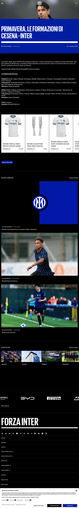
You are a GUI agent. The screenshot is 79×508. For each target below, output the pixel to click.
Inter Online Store (6, 451)
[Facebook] (35, 433)
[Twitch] (21, 433)
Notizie (3, 438)
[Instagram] (24, 433)
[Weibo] (6, 433)
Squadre (3, 442)
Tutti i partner (5, 405)
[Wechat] (39, 433)
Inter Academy (5, 465)
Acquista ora (6, 148)
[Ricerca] (76, 3)
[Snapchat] (28, 433)
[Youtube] (17, 433)
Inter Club (4, 460)
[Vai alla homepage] (39, 3)
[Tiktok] (13, 433)
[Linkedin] (9, 433)
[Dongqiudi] (42, 433)
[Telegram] (2, 433)
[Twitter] (31, 433)
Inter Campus (5, 470)
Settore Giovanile (7, 162)
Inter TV (3, 447)
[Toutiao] (46, 433)
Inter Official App (6, 456)
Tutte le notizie (73, 178)
